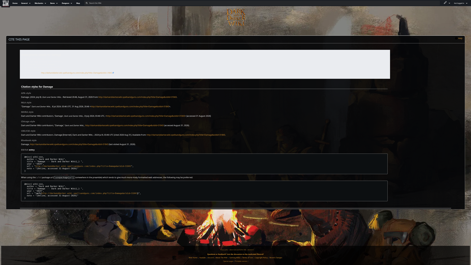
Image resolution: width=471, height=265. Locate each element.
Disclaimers (251, 250)
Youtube (202, 257)
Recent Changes (275, 257)
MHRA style (27, 111)
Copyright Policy (261, 257)
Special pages (228, 261)
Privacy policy (224, 250)
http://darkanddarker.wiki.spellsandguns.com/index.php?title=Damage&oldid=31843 (76, 72)
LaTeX (38, 177)
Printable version (241, 261)
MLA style (26, 102)
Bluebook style (29, 140)
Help (460, 38)
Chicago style (28, 121)
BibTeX (24, 149)
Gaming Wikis (234, 257)
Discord (211, 257)
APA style (26, 93)
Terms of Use (247, 257)
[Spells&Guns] (5, 3)
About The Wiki (222, 257)
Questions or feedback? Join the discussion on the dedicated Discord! (235, 254)
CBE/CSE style (28, 130)
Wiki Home (193, 257)
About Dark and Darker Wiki (238, 250)
